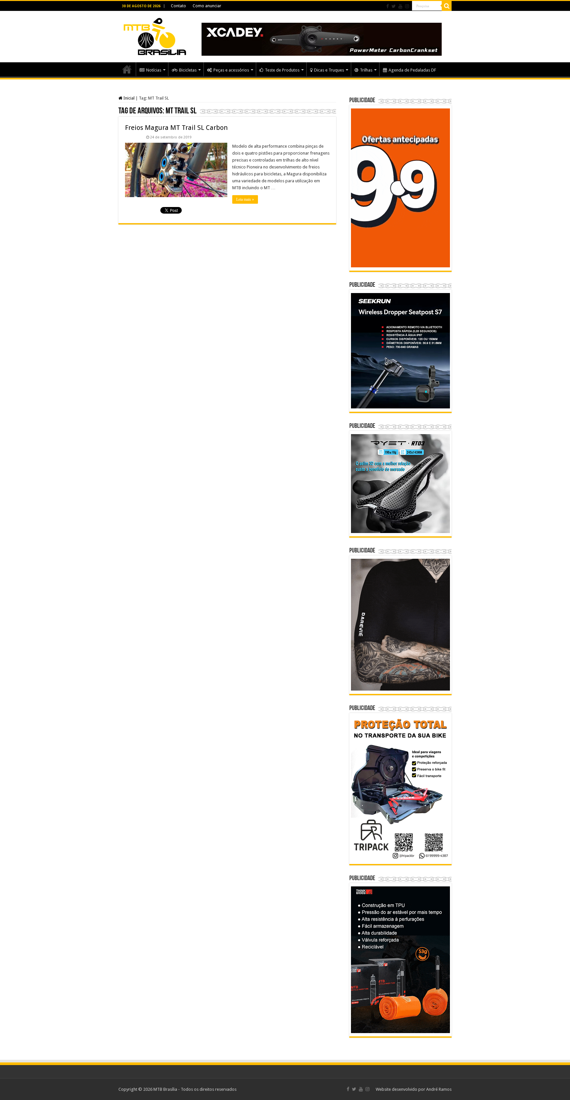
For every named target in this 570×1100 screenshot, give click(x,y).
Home (127, 69)
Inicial (128, 98)
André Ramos (439, 1089)
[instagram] (407, 6)
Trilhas (366, 70)
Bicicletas (188, 70)
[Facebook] (388, 6)
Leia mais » (245, 199)
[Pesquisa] (447, 6)
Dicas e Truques (329, 70)
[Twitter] (393, 6)
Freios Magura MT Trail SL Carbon (176, 128)
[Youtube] (400, 6)
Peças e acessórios (231, 70)
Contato (178, 6)
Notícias (153, 70)
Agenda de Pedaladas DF (412, 70)
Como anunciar (207, 6)
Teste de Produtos (282, 70)
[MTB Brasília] (154, 35)
